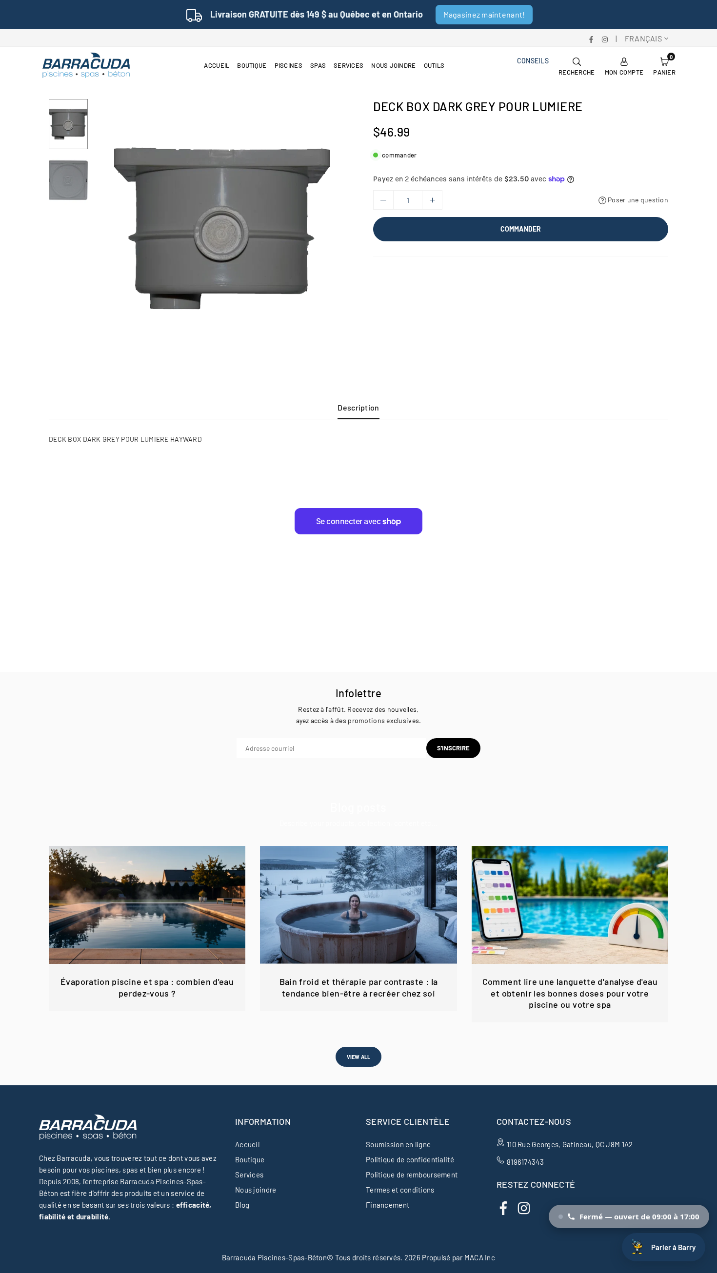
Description (358, 407)
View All (359, 1057)
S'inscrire (453, 748)
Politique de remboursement (412, 1174)
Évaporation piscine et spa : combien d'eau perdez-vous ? (147, 987)
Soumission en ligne (398, 1144)
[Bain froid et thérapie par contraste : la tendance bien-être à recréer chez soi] (358, 905)
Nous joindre (393, 65)
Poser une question (637, 200)
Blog (242, 1204)
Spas (318, 65)
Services (348, 65)
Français (643, 38)
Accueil (216, 65)
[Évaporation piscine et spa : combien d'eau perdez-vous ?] (147, 905)
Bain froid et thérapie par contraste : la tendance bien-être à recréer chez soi (358, 987)
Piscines (288, 65)
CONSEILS (533, 61)
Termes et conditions (400, 1189)
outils (434, 65)
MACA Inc (479, 1257)
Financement (387, 1204)
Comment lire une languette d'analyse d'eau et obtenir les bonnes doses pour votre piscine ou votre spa (569, 993)
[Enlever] (383, 200)
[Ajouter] (432, 200)
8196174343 (525, 1161)
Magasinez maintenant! (484, 14)
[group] (222, 228)
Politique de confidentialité (410, 1159)
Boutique (251, 65)
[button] (664, 65)
